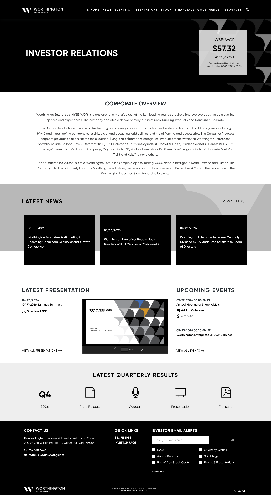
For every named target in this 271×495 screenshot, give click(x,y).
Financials (184, 9)
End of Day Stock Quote (173, 462)
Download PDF (37, 311)
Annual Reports (167, 456)
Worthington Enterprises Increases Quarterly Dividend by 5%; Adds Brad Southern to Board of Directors (211, 241)
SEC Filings (123, 437)
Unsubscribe (158, 471)
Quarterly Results (215, 450)
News (107, 9)
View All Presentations (39, 350)
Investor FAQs (125, 442)
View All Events (188, 350)
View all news (233, 201)
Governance (208, 9)
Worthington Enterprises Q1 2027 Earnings (204, 335)
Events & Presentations (136, 9)
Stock (166, 9)
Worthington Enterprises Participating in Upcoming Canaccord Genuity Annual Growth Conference (59, 241)
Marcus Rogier (34, 438)
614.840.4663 (37, 450)
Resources (232, 9)
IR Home (93, 9)
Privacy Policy (241, 490)
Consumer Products (209, 120)
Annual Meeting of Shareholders (198, 304)
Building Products (175, 120)
